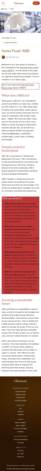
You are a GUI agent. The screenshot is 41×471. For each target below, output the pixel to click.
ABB (23, 79)
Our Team (20, 453)
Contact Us (20, 456)
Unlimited (21, 414)
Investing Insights (20, 400)
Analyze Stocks (20, 394)
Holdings (20, 431)
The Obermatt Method (20, 439)
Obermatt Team (14, 57)
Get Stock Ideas (20, 391)
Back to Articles (11, 42)
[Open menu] (3, 3)
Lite (20, 408)
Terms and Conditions (12, 465)
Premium (20, 411)
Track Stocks (20, 397)
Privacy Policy (25, 465)
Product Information (20, 428)
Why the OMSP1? (20, 422)
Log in (36, 3)
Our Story (20, 450)
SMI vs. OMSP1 (20, 425)
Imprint (33, 465)
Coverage (20, 442)
